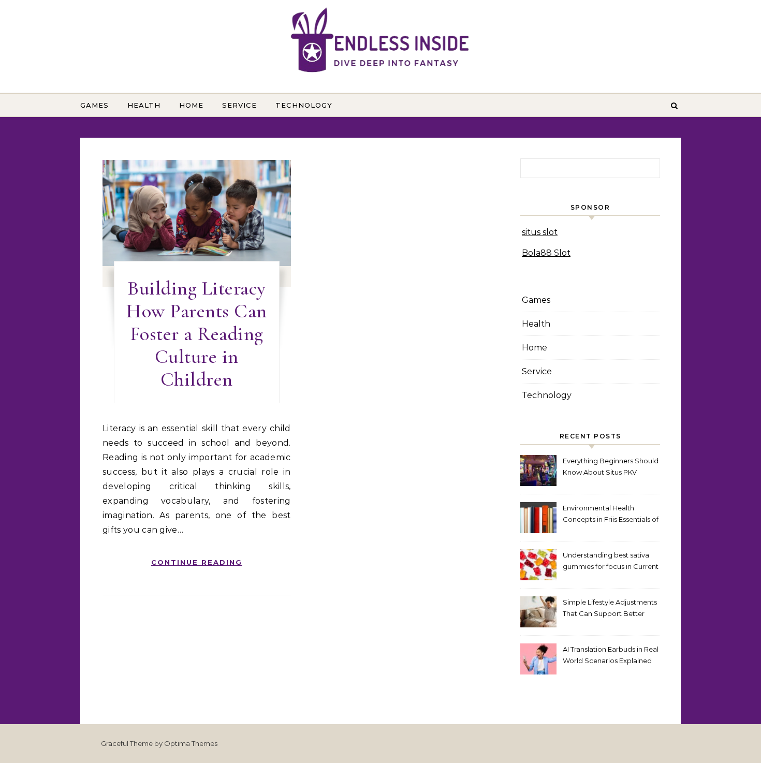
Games (94, 105)
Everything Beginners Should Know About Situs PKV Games (610, 468)
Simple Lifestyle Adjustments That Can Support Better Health (610, 609)
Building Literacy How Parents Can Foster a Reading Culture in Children (196, 333)
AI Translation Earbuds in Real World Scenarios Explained (610, 655)
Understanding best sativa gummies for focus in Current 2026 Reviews (610, 562)
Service (239, 105)
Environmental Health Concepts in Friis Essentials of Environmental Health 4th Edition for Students (610, 515)
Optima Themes (190, 743)
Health (143, 105)
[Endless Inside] (380, 42)
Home (191, 105)
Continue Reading (196, 562)
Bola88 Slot (546, 253)
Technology (303, 105)
